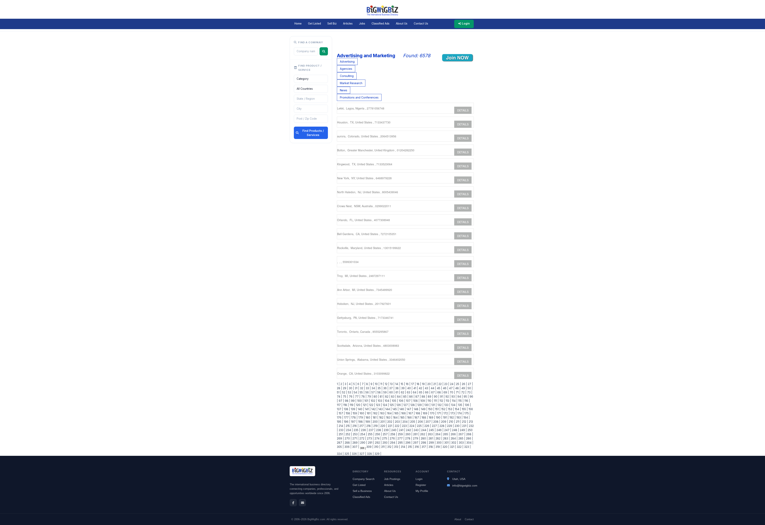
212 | (464, 421)
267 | (461, 434)
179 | (361, 417)
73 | (469, 392)
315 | (410, 446)
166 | (404, 413)
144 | (388, 409)
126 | (399, 405)
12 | (386, 384)
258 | (393, 434)
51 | (339, 392)
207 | (429, 421)
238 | (379, 430)
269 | (340, 438)
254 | (363, 434)
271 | (355, 438)
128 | (413, 405)
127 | (406, 405)
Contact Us (421, 23)
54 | (356, 392)
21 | (435, 384)
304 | (469, 442)
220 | (383, 425)
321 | (452, 446)
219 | (376, 425)
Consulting (347, 76)
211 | (458, 421)
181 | (375, 417)
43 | (427, 388)
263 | (430, 434)
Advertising (347, 61)
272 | (362, 438)
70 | (452, 392)
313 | (396, 446)
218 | (369, 425)
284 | (454, 438)
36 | (385, 388)
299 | (432, 442)
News (343, 90)
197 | (353, 421)
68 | (439, 392)
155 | (464, 409)
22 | (440, 384)
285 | (461, 438)
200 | (376, 421)
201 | (383, 421)
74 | (339, 396)
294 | (393, 442)
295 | (401, 442)
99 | (353, 400)
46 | (445, 388)
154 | (457, 409)
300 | (439, 442)
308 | (362, 448)
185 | (402, 417)
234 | (349, 430)
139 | (353, 409)
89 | (430, 396)
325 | (347, 453)
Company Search (364, 479)
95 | (466, 396)
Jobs (362, 23)
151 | (437, 409)
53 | (350, 392)
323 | (467, 446)
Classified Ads (380, 23)
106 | (401, 400)
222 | (397, 425)
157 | (341, 413)
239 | (386, 430)
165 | (396, 413)
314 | (403, 446)
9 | (372, 384)
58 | (379, 392)
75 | (345, 396)
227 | (435, 425)
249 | (463, 430)
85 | (405, 396)
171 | (439, 413)
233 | (341, 430)
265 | (446, 434)
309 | (369, 446)
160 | (362, 413)
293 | (385, 442)
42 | (421, 388)
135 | (460, 405)
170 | (432, 413)
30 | (351, 388)
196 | (346, 421)
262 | (423, 434)
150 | (430, 409)
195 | (340, 421)
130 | (427, 405)
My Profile (422, 490)
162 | (375, 413)
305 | (340, 446)
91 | (442, 396)
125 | (392, 405)
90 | (436, 396)
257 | (385, 434)
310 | (376, 446)
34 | (374, 388)
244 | (424, 430)
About (457, 519)
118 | (345, 405)
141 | (367, 409)
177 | (346, 417)
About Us (401, 23)
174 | (460, 413)
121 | (365, 405)
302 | (454, 442)
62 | (403, 392)
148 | (416, 409)
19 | (424, 384)
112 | (442, 400)
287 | (340, 442)
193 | (459, 417)
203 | (398, 421)
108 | (416, 400)
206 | (421, 421)
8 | (367, 384)
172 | (446, 413)
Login (466, 23)
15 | (402, 384)
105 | (394, 400)
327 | (362, 453)
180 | (368, 417)
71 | (457, 392)
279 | (416, 438)
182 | (381, 417)
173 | (453, 413)
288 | (348, 442)
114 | (454, 400)
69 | (446, 392)
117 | (339, 405)
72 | (463, 392)
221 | (390, 425)
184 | (395, 417)
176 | (340, 417)
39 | (403, 388)
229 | (450, 425)
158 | (348, 413)
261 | (415, 434)
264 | (438, 434)
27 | (470, 384)
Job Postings (392, 479)
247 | (447, 430)
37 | (391, 388)
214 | (341, 425)
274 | (377, 438)
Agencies (346, 68)
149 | (423, 409)
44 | (433, 388)
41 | (415, 388)
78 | (363, 396)
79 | (370, 396)
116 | (467, 400)
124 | (385, 405)
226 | (427, 425)
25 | (458, 384)
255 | (370, 434)
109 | (423, 400)
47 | (451, 388)
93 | (454, 396)
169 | (425, 413)
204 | (405, 421)
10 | (377, 384)
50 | (470, 388)
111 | (436, 400)
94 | (460, 396)
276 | (393, 438)
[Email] (302, 502)
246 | (439, 430)
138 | (346, 409)
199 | (368, 421)
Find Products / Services (313, 133)
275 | (385, 438)
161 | (369, 413)
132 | (440, 405)
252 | (348, 434)
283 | (446, 438)
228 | (442, 425)
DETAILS (463, 110)
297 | (416, 442)
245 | (432, 430)
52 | (344, 392)
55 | (362, 392)
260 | (408, 434)
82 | (387, 396)
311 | (383, 446)
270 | (348, 438)
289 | (355, 442)
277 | (400, 438)
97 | (341, 400)
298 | (424, 442)
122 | (371, 405)
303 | (462, 442)
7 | (363, 384)
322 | (459, 446)
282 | (438, 438)
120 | (358, 405)
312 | (389, 446)
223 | (405, 425)
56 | (368, 392)
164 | (389, 413)
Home (298, 23)
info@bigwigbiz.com (464, 485)
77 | (357, 396)
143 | (381, 409)
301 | (446, 442)
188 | (424, 417)
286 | (469, 438)
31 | (356, 388)
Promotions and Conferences (359, 97)
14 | (397, 384)
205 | (413, 421)
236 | (364, 430)
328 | (370, 453)
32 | (362, 388)
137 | (340, 409)
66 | (427, 392)
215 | (348, 425)
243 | (416, 430)
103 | (380, 400)
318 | (431, 446)
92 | (448, 396)
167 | (411, 413)
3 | (346, 384)
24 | (452, 384)
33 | (368, 388)
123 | (378, 405)
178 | (354, 417)
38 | (397, 388)
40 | (409, 388)
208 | (436, 421)
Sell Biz (332, 23)
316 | (417, 446)
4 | (350, 384)
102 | (373, 400)
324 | (340, 453)
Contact (469, 519)
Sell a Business (362, 490)
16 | (407, 384)
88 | (424, 396)
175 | (467, 413)
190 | (438, 417)
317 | (424, 446)
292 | (378, 442)
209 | (444, 421)
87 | (418, 396)
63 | (409, 392)
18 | (418, 384)
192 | (452, 417)
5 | (354, 384)
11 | (382, 384)
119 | (352, 405)
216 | (355, 425)
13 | (391, 384)
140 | (360, 409)
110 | (430, 400)
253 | (355, 434)
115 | (460, 400)
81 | (381, 396)
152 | (443, 409)
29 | (345, 388)
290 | (363, 442)
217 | (362, 425)
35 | (379, 388)
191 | (445, 417)
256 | (378, 434)
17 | (413, 384)
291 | (370, 442)
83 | (393, 396)
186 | (410, 417)
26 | (464, 384)
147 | (409, 409)
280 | (424, 438)
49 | (464, 388)
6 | (359, 384)
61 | (397, 392)
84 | (399, 396)
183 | (388, 417)
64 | (415, 392)
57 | (374, 392)
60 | (391, 392)
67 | (433, 392)
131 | (434, 405)
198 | (361, 421)
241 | (401, 430)
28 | (339, 388)
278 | (408, 438)
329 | (377, 453)
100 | (360, 400)
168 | (418, 413)
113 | (448, 400)
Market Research (351, 83)
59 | (385, 392)
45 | (439, 388)
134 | (453, 405)
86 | (411, 396)
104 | (387, 400)
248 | (455, 430)
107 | (408, 400)
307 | (355, 446)
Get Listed (314, 23)
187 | (417, 417)
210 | (451, 421)
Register (421, 485)
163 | (382, 413)
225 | (420, 425)
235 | (356, 430)
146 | (402, 409)
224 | (412, 425)
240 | (394, 430)
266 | (454, 434)
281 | (431, 438)
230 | (457, 425)
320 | (445, 446)
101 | (367, 400)
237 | (371, 430)
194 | (466, 417)
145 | (395, 409)
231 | (464, 425)
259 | (401, 434)
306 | (347, 446)
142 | (374, 409)
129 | (420, 405)
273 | (370, 438)
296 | (408, 442)
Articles (348, 23)
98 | (347, 400)
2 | (342, 384)
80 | (376, 396)
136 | (467, 405)
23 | (446, 384)
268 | (469, 434)
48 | (457, 388)
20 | (430, 384)
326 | (355, 453)
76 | (351, 396)
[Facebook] (293, 502)
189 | (431, 417)
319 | (438, 446)
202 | (390, 421)
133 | (446, 405)
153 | (450, 409)
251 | (341, 434)
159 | (355, 413)
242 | (409, 430)
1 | (338, 384)
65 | (421, 392)
